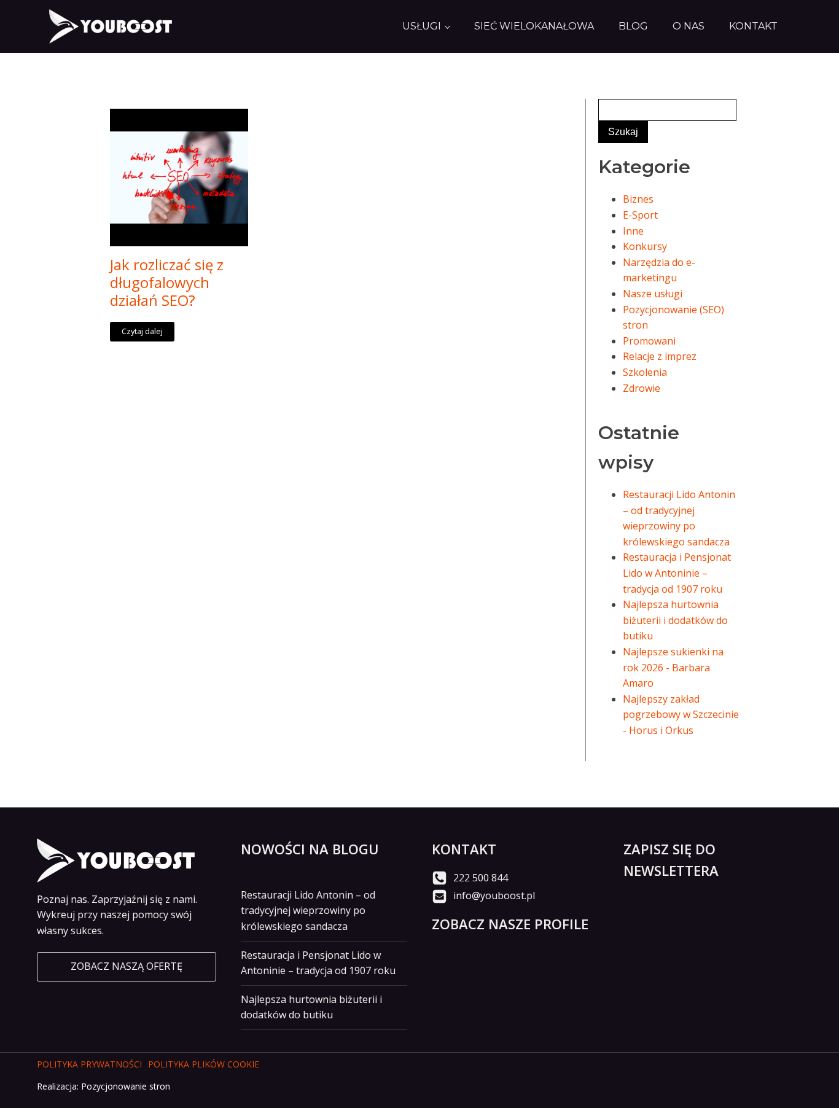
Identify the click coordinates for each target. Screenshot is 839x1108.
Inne (633, 231)
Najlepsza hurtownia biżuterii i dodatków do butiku (675, 620)
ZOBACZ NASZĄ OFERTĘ (126, 966)
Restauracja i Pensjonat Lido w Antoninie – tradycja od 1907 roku (677, 572)
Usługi (421, 26)
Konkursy (645, 246)
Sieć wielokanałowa (534, 26)
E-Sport (640, 215)
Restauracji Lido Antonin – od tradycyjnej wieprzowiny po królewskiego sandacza (308, 910)
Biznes (638, 199)
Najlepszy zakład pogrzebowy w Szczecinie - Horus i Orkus (681, 714)
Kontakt (753, 26)
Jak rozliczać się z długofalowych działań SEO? (167, 282)
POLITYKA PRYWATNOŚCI (89, 1064)
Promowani (649, 341)
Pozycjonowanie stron (125, 1086)
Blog (633, 26)
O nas (688, 26)
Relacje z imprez (660, 356)
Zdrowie (641, 388)
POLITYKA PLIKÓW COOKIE (203, 1064)
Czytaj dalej (142, 331)
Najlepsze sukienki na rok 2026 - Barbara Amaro (673, 667)
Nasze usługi (652, 293)
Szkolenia (645, 372)
